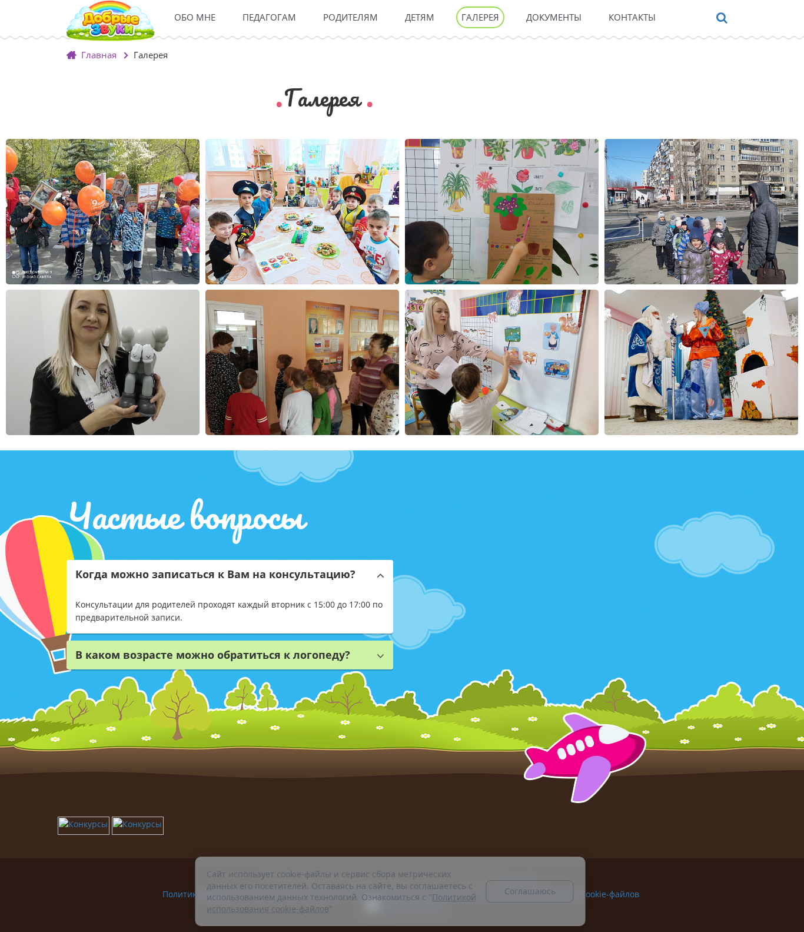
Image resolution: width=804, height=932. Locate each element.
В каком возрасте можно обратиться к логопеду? (212, 655)
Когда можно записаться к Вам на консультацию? (215, 574)
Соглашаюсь (530, 891)
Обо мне (194, 17)
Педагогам (269, 17)
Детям (419, 17)
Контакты (632, 17)
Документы (554, 17)
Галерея (480, 17)
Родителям (350, 17)
